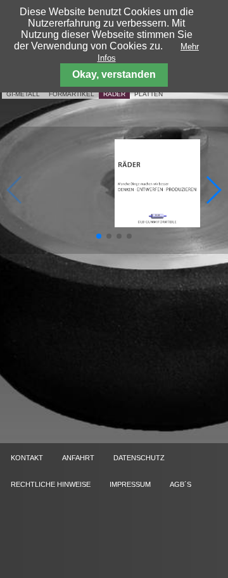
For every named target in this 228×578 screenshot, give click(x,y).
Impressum (130, 484)
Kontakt (27, 458)
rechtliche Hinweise (51, 484)
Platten (148, 94)
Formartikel (71, 94)
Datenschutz (139, 458)
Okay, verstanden (114, 74)
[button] (98, 236)
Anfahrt (78, 458)
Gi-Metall (23, 94)
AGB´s (180, 484)
